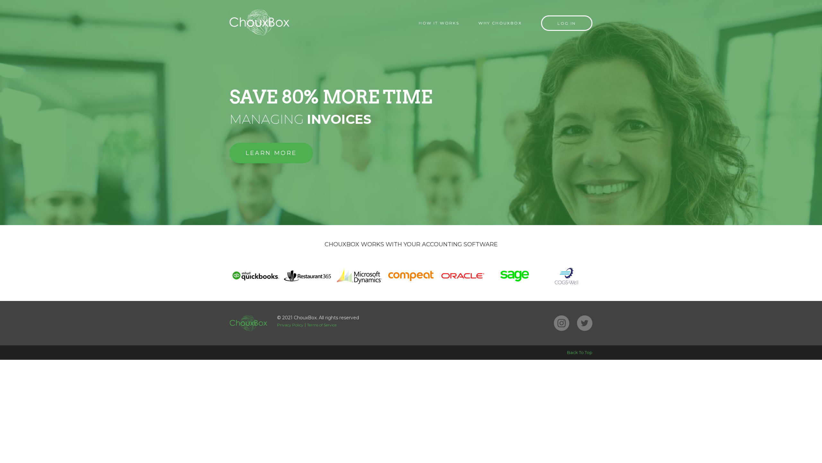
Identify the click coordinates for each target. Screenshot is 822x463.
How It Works (439, 23)
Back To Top (579, 352)
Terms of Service (322, 324)
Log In (566, 23)
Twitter (584, 323)
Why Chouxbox (500, 23)
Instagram (561, 323)
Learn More (271, 153)
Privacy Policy (290, 324)
